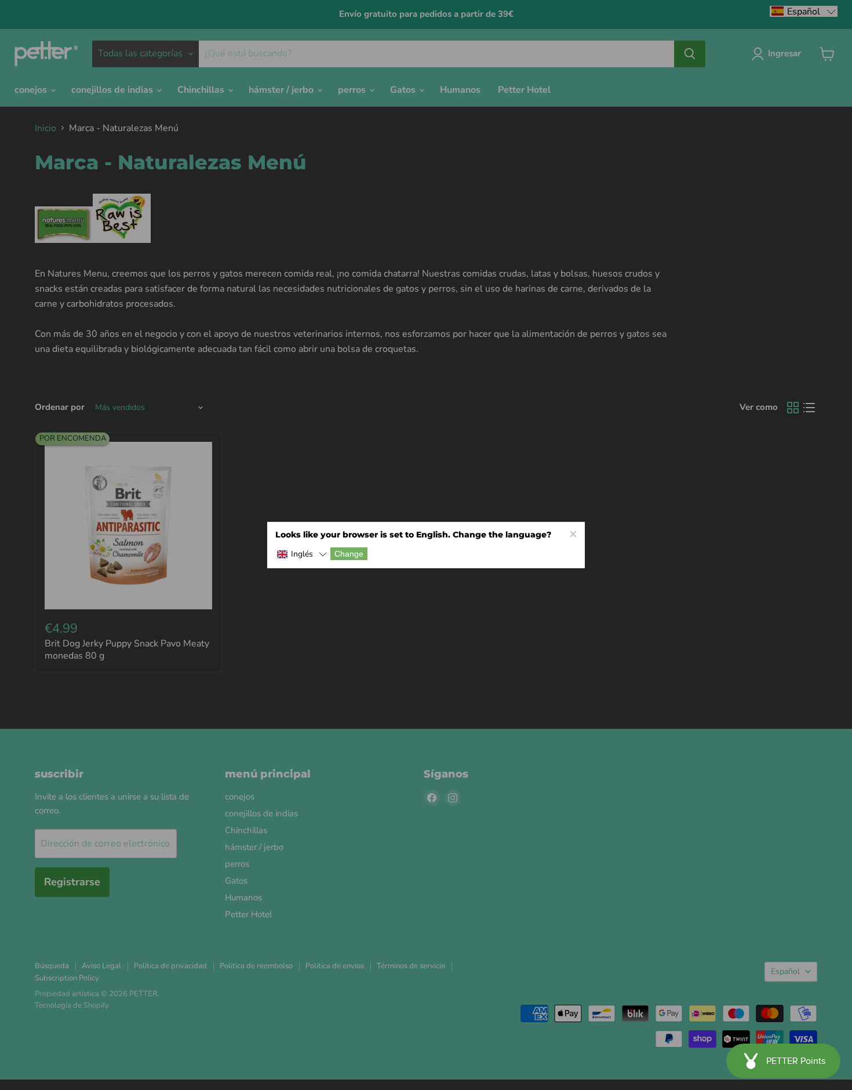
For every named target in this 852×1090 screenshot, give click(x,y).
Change (348, 553)
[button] (301, 554)
